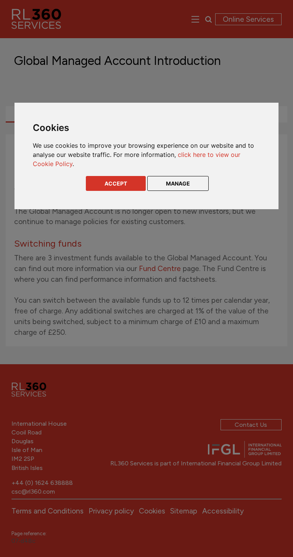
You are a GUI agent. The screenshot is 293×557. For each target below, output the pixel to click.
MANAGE (178, 183)
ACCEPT (116, 183)
